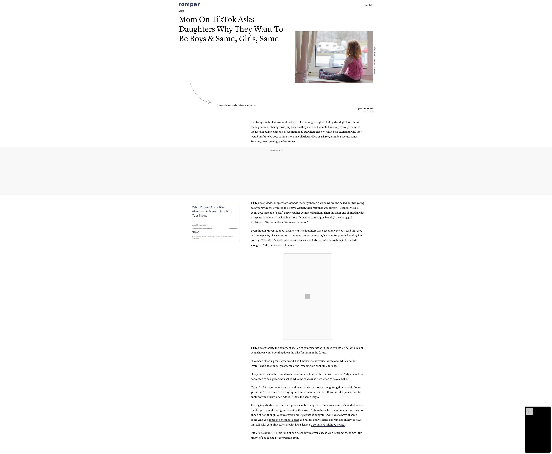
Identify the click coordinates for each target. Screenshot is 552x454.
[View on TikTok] (307, 296)
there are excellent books (284, 419)
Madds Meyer (273, 203)
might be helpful (328, 424)
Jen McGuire (366, 108)
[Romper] (189, 5)
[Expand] (528, 409)
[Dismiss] (547, 409)
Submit (195, 232)
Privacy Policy (196, 238)
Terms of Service (227, 236)
